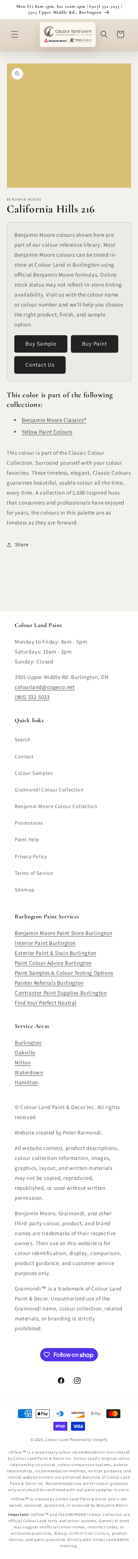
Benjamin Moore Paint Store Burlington (63, 932)
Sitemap (24, 889)
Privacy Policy (31, 856)
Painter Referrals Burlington (49, 982)
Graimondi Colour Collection (49, 789)
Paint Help (27, 839)
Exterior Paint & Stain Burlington (55, 952)
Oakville (25, 1052)
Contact (24, 756)
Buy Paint (94, 343)
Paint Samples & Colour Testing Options (64, 972)
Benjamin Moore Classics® (54, 419)
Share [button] (22, 544)
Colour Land (57, 1439)
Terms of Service (34, 873)
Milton (23, 1062)
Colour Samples (34, 773)
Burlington (28, 1042)
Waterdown (29, 1072)
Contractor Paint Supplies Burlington (61, 992)
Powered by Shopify (89, 1439)
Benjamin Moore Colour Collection (56, 806)
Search (23, 739)
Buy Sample (40, 343)
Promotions (29, 823)
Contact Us (39, 364)
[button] (15, 34)
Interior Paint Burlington (45, 942)
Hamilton (26, 1082)
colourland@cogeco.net (45, 686)
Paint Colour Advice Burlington (53, 962)
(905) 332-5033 (32, 696)
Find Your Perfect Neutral (46, 1002)
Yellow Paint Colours (47, 431)
